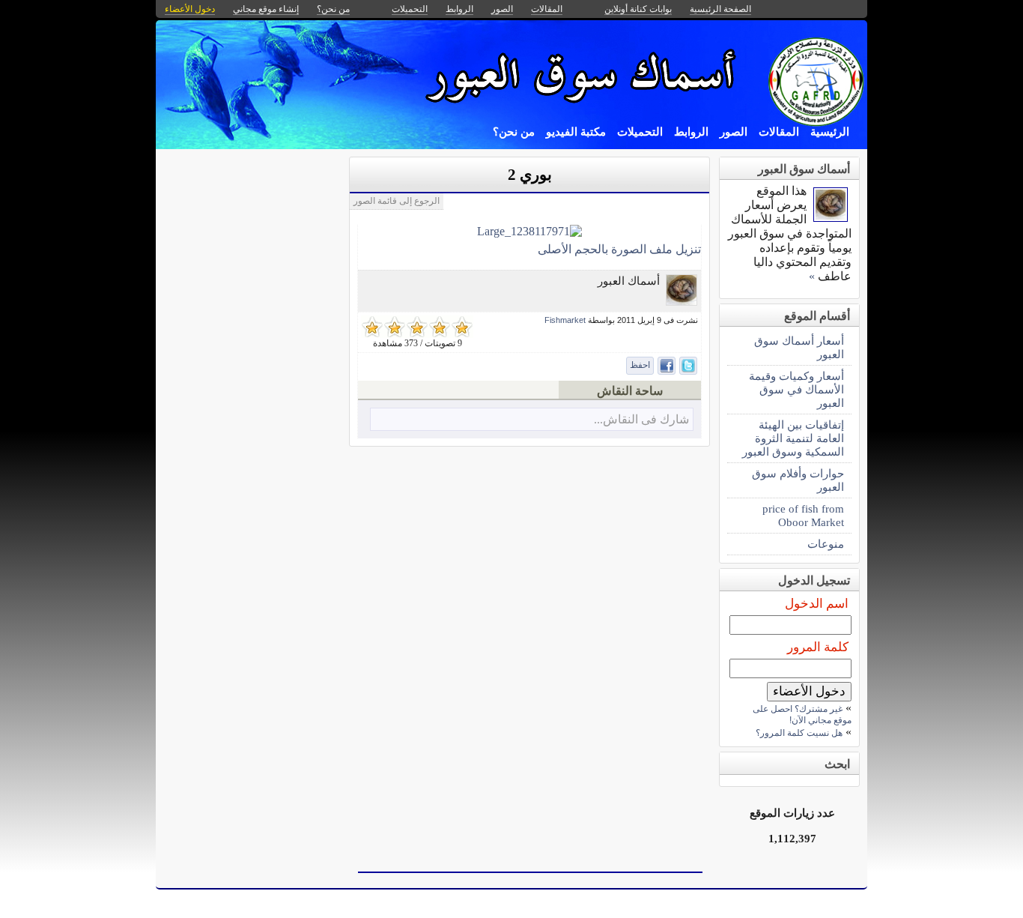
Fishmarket (565, 319)
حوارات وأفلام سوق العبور (798, 480)
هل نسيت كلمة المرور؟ (799, 733)
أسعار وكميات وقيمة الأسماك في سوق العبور (796, 389)
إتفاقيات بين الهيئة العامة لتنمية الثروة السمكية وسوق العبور (793, 438)
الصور (733, 132)
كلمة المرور (818, 647)
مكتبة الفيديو (576, 132)
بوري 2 (530, 175)
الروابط (691, 132)
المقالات (779, 132)
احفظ (640, 365)
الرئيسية (829, 132)
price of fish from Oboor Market (803, 515)
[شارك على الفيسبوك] (667, 366)
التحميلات (640, 132)
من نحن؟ (514, 132)
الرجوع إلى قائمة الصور (396, 201)
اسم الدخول (817, 604)
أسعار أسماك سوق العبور (799, 347)
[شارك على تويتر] (688, 366)
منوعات (825, 543)
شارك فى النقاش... (641, 419)
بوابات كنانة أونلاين (638, 9)
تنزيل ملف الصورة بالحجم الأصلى (619, 249)
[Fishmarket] (681, 301)
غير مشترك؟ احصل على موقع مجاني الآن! (802, 714)
